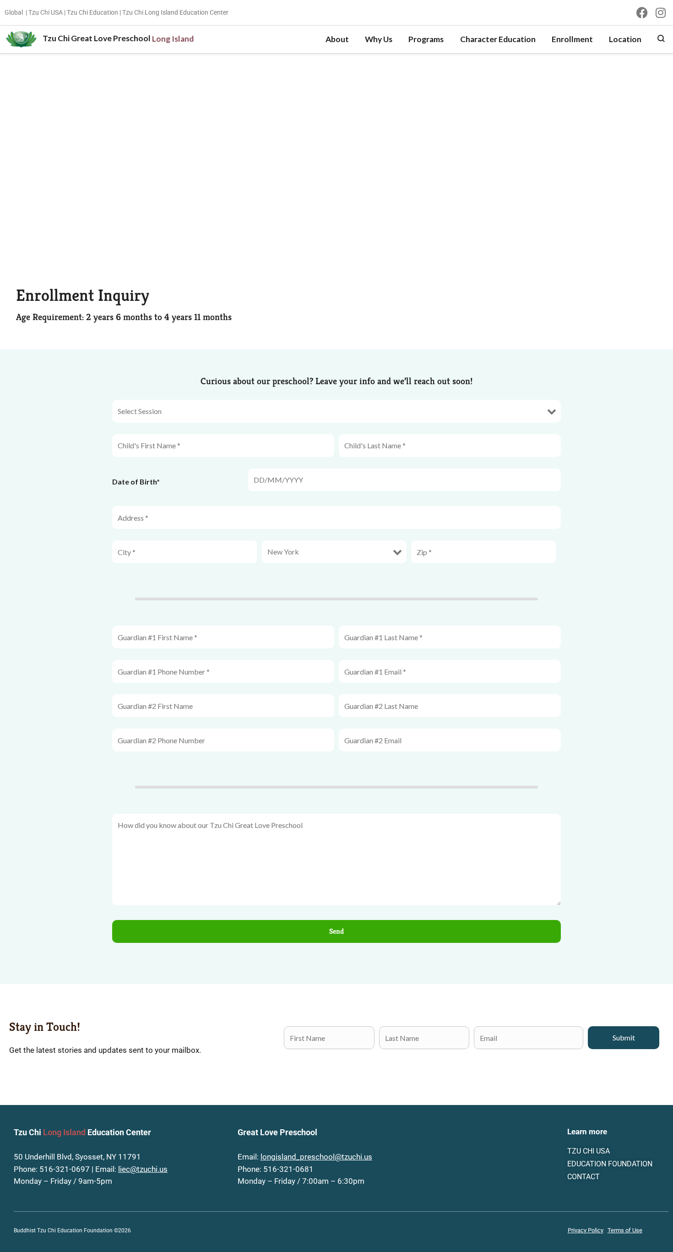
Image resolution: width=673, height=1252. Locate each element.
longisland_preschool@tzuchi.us (316, 1157)
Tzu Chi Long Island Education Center (175, 12)
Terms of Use (625, 1230)
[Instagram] (660, 13)
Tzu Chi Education (92, 12)
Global (14, 12)
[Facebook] (642, 13)
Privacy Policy (585, 1230)
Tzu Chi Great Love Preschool (97, 38)
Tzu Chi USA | (46, 12)
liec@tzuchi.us (143, 1169)
